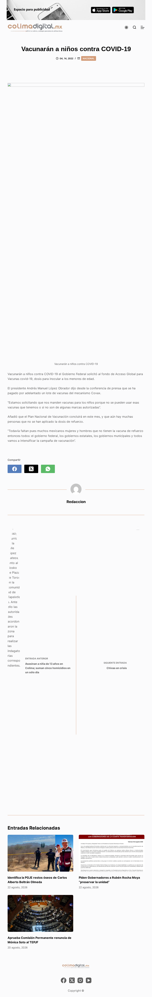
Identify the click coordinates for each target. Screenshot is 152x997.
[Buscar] (134, 27)
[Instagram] (80, 980)
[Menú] (142, 27)
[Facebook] (15, 469)
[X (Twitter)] (31, 469)
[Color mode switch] (126, 27)
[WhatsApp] (48, 469)
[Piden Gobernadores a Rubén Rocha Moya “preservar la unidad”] (111, 853)
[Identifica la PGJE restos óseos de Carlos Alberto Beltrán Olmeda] (40, 853)
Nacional (89, 58)
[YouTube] (88, 980)
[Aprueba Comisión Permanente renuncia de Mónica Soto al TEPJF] (40, 913)
